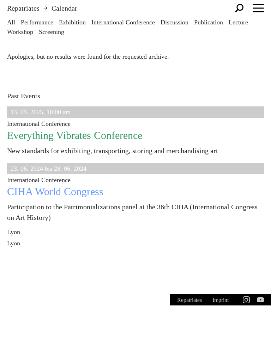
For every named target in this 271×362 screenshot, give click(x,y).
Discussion (174, 22)
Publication (208, 22)
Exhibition (72, 22)
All (11, 22)
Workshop (20, 31)
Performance (37, 22)
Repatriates (23, 8)
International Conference (123, 22)
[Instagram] (246, 299)
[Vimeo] (260, 299)
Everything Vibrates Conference (74, 135)
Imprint (220, 300)
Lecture (238, 22)
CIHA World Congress (55, 191)
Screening (51, 31)
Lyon (13, 231)
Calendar (64, 8)
